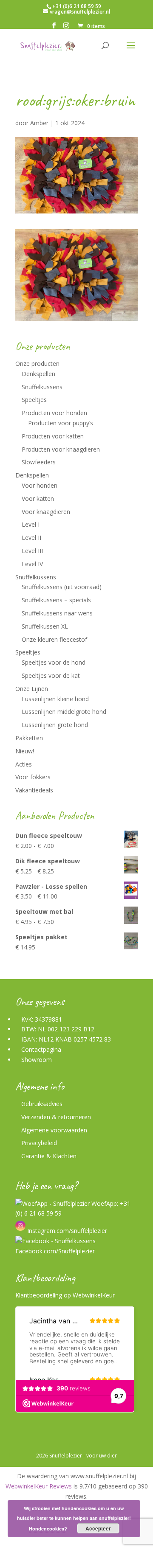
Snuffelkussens (42, 387)
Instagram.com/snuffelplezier (66, 1231)
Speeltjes (34, 400)
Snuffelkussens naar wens (57, 613)
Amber (39, 123)
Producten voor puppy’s (60, 423)
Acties (23, 764)
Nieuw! (24, 751)
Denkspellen (38, 374)
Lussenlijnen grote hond (55, 725)
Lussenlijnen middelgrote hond (64, 712)
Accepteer (98, 1528)
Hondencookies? (48, 1528)
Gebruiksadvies (41, 1104)
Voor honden (39, 485)
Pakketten (29, 738)
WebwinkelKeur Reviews (39, 1486)
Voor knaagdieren (46, 512)
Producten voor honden (54, 413)
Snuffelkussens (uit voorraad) (62, 587)
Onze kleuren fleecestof (54, 639)
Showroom (36, 1060)
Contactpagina (41, 1049)
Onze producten (37, 363)
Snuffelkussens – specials (56, 600)
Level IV (32, 564)
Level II (31, 538)
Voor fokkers (33, 777)
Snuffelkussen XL (45, 626)
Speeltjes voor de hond (53, 662)
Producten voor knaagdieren (61, 449)
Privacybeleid (39, 1143)
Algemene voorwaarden (54, 1130)
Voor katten (38, 498)
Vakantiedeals (34, 790)
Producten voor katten (53, 436)
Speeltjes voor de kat (51, 675)
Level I (31, 524)
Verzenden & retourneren (56, 1117)
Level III (32, 551)
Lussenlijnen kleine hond (55, 699)
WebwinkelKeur (94, 1295)
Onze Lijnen (31, 689)
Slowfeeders (39, 462)
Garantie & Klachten (48, 1156)
